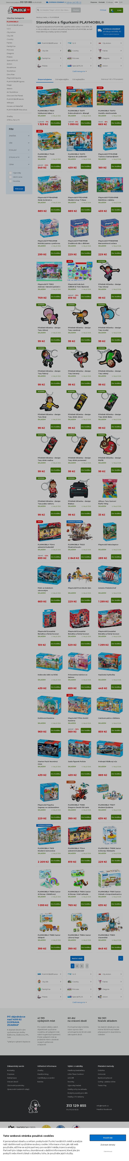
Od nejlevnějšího (62, 79)
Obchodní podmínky (15, 1085)
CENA (11, 164)
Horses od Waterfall (15, 106)
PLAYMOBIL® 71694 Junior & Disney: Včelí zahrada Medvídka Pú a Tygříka (79, 894)
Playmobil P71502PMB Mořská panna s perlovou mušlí (49, 243)
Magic (9, 85)
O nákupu (109, 2)
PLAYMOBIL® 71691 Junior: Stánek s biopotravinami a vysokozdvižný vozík (109, 894)
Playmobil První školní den (79, 588)
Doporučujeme (45, 79)
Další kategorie (79, 71)
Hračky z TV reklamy (76, 1097)
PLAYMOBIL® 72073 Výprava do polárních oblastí (77, 156)
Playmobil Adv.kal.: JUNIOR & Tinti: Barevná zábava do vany (78, 286)
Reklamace (12, 1078)
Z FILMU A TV (14, 157)
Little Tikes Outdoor (76, 1074)
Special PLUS (12, 60)
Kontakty (11, 1070)
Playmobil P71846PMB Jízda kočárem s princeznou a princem (47, 199)
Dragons (10, 53)
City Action (11, 32)
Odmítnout (108, 1151)
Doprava (10, 1074)
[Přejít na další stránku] (87, 966)
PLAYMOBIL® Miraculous (17, 110)
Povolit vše (107, 1138)
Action (9, 64)
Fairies (9, 43)
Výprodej (17, 173)
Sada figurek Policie (77, 761)
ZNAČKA (12, 136)
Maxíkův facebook (104, 1109)
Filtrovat (19, 189)
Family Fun (11, 46)
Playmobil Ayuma (14, 78)
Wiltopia (10, 103)
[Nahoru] (120, 958)
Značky (10, 116)
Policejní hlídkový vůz (107, 761)
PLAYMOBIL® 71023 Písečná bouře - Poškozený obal (76, 547)
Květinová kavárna (46, 718)
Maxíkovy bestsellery (76, 1070)
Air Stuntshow (12, 92)
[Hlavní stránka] (19, 9)
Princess (10, 50)
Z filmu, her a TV (13, 120)
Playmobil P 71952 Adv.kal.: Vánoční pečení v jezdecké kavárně (49, 286)
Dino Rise (10, 74)
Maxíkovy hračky (41, 17)
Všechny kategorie (15, 18)
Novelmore (11, 67)
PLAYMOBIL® (12, 22)
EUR (120, 2)
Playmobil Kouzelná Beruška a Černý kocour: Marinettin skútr (78, 633)
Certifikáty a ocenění (45, 1078)
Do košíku (55, 123)
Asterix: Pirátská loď (107, 588)
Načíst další (77, 958)
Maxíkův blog (42, 1074)
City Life (10, 36)
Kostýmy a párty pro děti (78, 1093)
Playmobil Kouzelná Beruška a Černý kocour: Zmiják (48, 633)
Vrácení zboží (12, 1082)
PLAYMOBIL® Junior (15, 25)
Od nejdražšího (78, 79)
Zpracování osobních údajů (18, 1089)
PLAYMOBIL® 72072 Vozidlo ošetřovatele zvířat (107, 113)
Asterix (9, 89)
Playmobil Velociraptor (108, 545)
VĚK (10, 143)
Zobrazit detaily (108, 1145)
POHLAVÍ (12, 150)
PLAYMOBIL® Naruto (15, 99)
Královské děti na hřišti (48, 675)
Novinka (16, 181)
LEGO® (71, 1078)
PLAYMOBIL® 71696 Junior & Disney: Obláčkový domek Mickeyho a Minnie (49, 894)
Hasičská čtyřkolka (106, 675)
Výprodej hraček (74, 1085)
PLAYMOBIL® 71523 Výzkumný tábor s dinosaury (46, 113)
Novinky (71, 1082)
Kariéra (40, 1082)
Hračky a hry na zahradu (77, 1089)
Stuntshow (11, 71)
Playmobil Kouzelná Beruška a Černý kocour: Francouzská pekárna (108, 633)
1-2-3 (8, 29)
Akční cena (17, 177)
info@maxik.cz (103, 1106)
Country (10, 39)
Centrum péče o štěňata (109, 718)
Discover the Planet (15, 96)
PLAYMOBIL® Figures (15, 81)
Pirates (9, 57)
